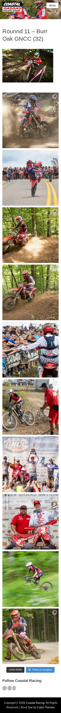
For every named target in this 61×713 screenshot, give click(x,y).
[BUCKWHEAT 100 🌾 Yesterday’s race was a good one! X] (30, 522)
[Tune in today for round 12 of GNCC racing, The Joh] (30, 350)
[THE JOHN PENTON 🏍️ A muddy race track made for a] (30, 292)
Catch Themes (46, 707)
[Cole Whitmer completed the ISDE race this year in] (30, 235)
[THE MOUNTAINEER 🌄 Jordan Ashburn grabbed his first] (30, 464)
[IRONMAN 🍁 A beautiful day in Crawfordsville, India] (30, 120)
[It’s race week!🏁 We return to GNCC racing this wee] (30, 636)
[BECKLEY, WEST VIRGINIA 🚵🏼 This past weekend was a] (30, 407)
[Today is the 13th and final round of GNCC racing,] (30, 177)
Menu (52, 5)
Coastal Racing (35, 702)
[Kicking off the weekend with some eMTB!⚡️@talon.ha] (30, 579)
